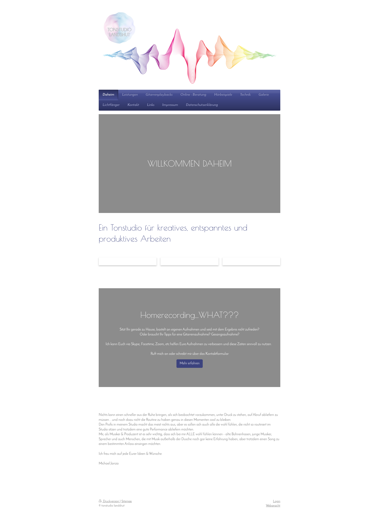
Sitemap (126, 501)
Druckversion (111, 501)
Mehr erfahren (190, 363)
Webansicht (273, 505)
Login (276, 501)
